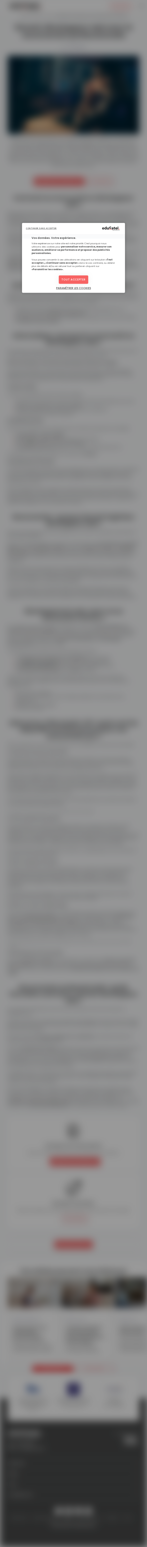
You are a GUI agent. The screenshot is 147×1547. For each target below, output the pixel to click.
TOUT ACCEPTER (73, 279)
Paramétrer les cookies (73, 288)
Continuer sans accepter (41, 228)
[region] (73, 258)
